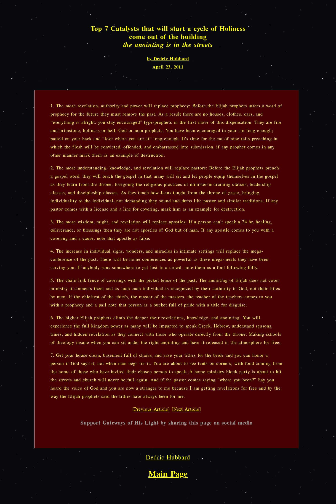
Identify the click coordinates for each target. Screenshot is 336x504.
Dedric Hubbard (168, 457)
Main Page (168, 473)
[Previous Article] (151, 409)
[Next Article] (186, 409)
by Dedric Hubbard (168, 58)
